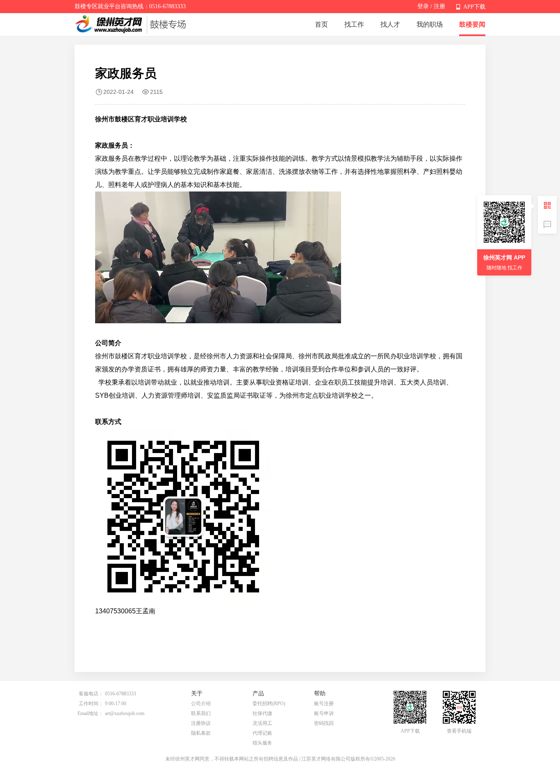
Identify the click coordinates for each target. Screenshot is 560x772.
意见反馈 (547, 224)
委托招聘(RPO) (269, 703)
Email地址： (90, 713)
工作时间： (91, 703)
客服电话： (91, 694)
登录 (423, 6)
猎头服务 (262, 743)
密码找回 (324, 723)
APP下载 (474, 7)
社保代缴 (262, 713)
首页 (321, 24)
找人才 (390, 24)
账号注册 (324, 703)
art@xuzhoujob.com (124, 713)
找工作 (354, 24)
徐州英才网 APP (504, 257)
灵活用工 (262, 723)
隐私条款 (201, 733)
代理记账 (262, 733)
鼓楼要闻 (472, 24)
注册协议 (201, 723)
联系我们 (201, 713)
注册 (439, 6)
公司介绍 (201, 703)
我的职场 (430, 24)
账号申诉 (324, 713)
